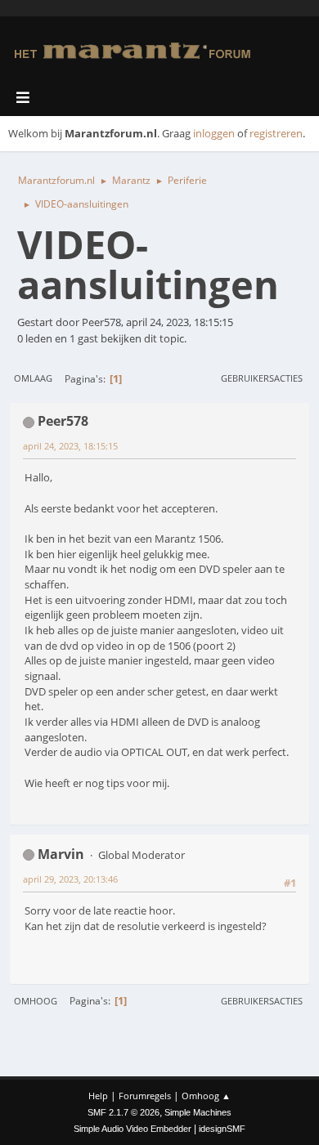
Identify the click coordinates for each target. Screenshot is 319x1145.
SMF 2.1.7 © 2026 (124, 1112)
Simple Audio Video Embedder (132, 1129)
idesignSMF (222, 1129)
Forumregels (145, 1095)
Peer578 (63, 421)
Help (98, 1095)
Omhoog (35, 1001)
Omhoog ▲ (206, 1095)
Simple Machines (197, 1112)
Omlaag (33, 378)
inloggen (214, 133)
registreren (276, 133)
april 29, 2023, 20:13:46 (70, 879)
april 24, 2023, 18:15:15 (70, 446)
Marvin (61, 854)
